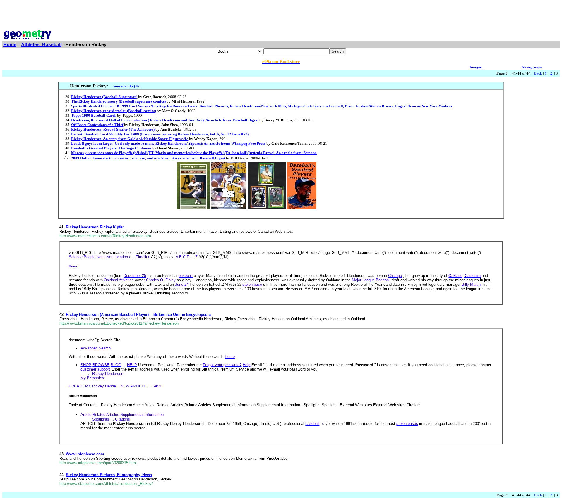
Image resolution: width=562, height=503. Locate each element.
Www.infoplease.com (85, 454)
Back (538, 73)
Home (9, 44)
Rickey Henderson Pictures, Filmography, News (109, 475)
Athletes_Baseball (41, 44)
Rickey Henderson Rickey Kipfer (95, 227)
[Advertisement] (281, 15)
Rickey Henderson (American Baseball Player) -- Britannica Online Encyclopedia (138, 314)
